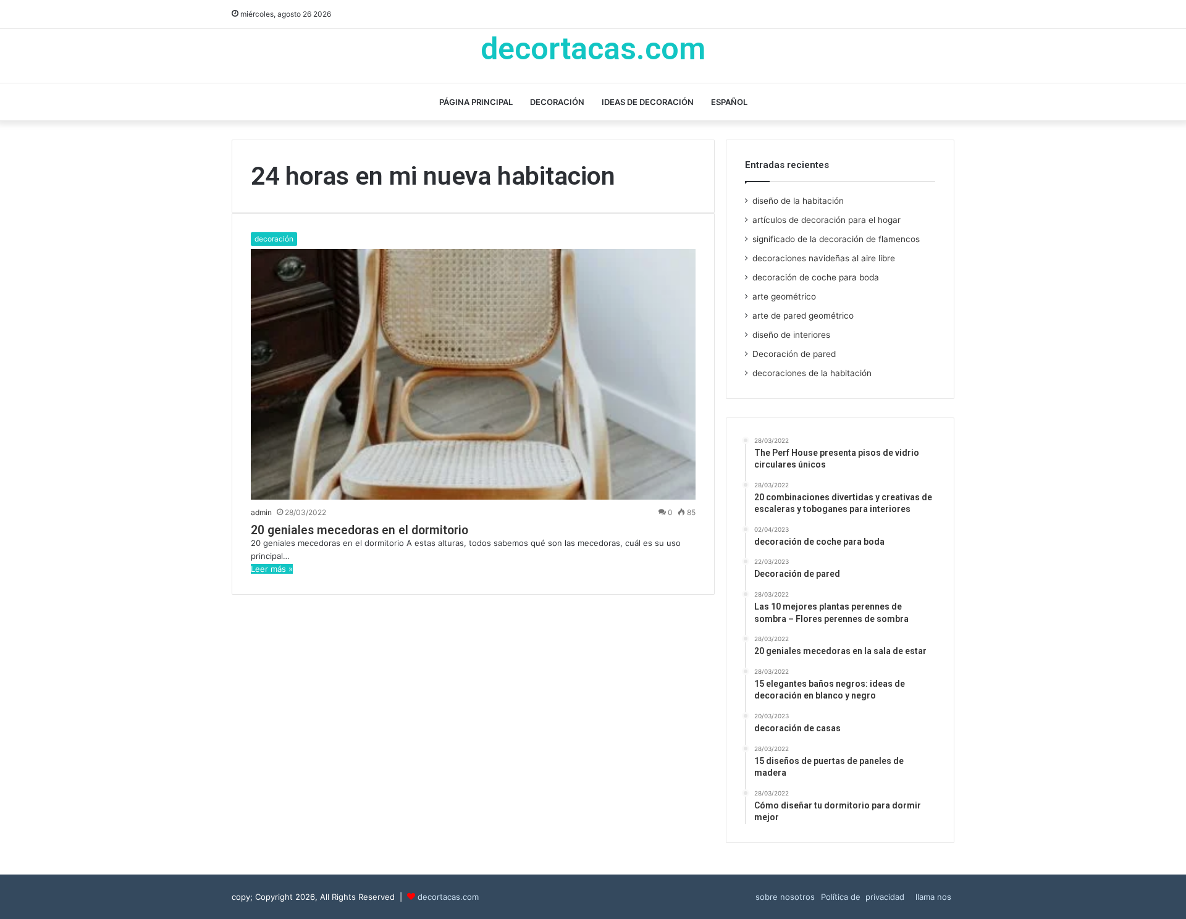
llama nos (933, 897)
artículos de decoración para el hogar (826, 220)
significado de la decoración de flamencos (836, 239)
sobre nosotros (785, 897)
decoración (557, 102)
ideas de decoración (648, 102)
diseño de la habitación (798, 201)
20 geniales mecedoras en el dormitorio (359, 530)
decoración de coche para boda (815, 277)
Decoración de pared (794, 354)
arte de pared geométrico (803, 316)
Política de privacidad (865, 897)
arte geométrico (784, 296)
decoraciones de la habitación (812, 373)
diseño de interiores (791, 335)
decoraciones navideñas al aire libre (823, 258)
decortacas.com (448, 897)
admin (261, 512)
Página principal (476, 102)
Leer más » (272, 569)
